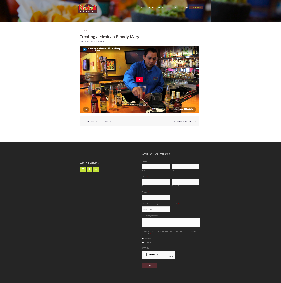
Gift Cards (174, 7)
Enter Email (146, 186)
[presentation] (159, 255)
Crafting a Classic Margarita (182, 121)
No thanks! (148, 242)
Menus (150, 7)
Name (145, 161)
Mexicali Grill (100, 41)
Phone (145, 192)
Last (173, 170)
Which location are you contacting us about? (160, 204)
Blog (84, 31)
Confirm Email (177, 186)
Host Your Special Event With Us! (98, 121)
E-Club (185, 7)
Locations (161, 7)
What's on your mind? (150, 216)
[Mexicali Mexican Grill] (87, 7)
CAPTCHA (145, 248)
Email (145, 176)
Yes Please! (148, 239)
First (144, 170)
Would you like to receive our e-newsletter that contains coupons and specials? (169, 232)
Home (141, 7)
